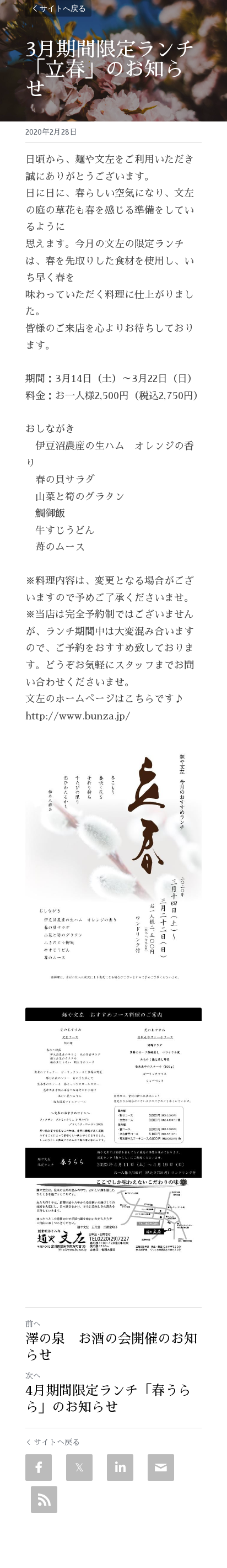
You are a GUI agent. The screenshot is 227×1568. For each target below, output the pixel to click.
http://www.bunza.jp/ (78, 716)
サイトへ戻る (63, 8)
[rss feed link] (44, 1499)
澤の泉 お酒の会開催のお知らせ (111, 1347)
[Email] (161, 1467)
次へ (33, 1376)
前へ (33, 1324)
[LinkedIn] (120, 1467)
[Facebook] (38, 1467)
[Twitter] (79, 1467)
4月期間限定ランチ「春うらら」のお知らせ (108, 1399)
